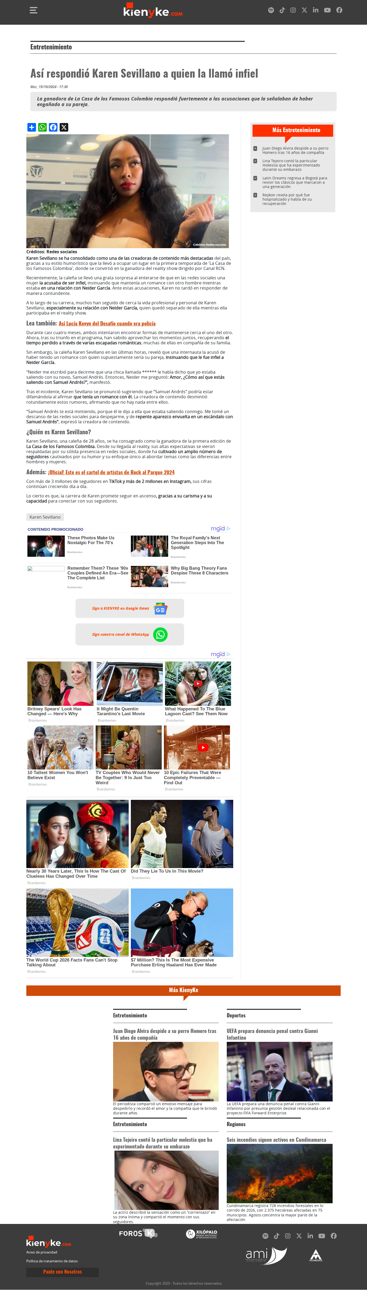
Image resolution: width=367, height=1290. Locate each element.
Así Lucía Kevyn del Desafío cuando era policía (107, 324)
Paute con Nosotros (62, 1272)
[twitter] (304, 11)
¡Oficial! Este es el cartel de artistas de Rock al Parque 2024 (111, 472)
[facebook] (339, 11)
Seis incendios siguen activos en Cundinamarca (276, 1140)
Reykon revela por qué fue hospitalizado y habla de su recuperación (287, 199)
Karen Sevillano (45, 517)
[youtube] (327, 11)
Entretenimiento (51, 47)
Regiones (236, 1124)
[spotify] (271, 11)
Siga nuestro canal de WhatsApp (121, 634)
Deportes (236, 1015)
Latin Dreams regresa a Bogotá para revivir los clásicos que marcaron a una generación (294, 182)
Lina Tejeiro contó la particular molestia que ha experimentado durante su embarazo (291, 165)
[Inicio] (153, 10)
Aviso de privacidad (41, 1252)
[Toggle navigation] (33, 10)
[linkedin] (315, 11)
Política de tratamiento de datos (52, 1261)
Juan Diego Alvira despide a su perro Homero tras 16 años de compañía (295, 150)
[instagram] (293, 11)
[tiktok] (282, 11)
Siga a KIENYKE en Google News (121, 608)
